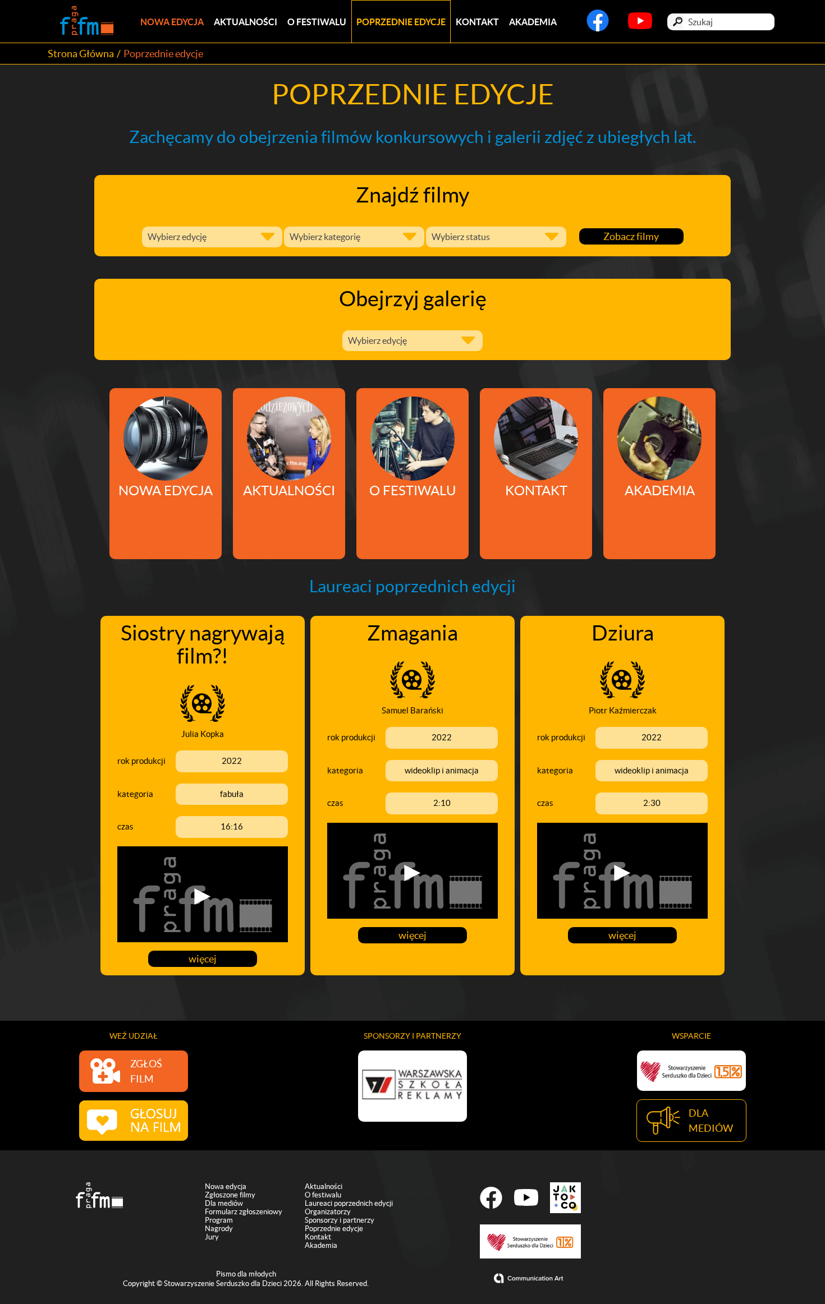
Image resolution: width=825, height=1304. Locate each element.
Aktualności (245, 22)
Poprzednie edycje (401, 22)
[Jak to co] (565, 1197)
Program (219, 1220)
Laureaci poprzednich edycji (349, 1203)
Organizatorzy (328, 1212)
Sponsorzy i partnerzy (339, 1220)
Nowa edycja (172, 22)
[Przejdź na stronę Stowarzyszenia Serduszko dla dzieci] (691, 1070)
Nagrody (219, 1228)
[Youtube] (640, 25)
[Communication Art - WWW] (530, 1278)
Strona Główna (81, 53)
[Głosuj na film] (133, 1120)
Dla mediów (224, 1203)
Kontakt (477, 22)
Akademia (533, 22)
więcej (203, 959)
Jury (212, 1237)
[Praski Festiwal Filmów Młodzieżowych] (87, 22)
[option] (412, 1086)
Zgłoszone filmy (230, 1195)
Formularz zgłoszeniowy (243, 1212)
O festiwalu (316, 22)
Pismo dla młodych (246, 1274)
